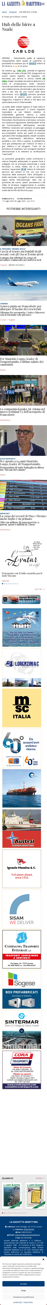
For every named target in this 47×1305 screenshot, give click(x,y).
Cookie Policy (17, 1302)
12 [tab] (26, 1213)
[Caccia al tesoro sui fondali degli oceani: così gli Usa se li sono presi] (23, 230)
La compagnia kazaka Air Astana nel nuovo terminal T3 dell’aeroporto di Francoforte (22, 411)
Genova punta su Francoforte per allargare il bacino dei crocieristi (20, 307)
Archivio (39, 1178)
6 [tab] (13, 583)
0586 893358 (29, 1229)
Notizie (3, 370)
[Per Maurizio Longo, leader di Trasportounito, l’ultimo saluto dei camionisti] (23, 340)
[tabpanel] (23, 577)
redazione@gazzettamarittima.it (27, 1235)
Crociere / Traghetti (7, 320)
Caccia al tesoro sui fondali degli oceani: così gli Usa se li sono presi (21, 252)
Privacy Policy (28, 1302)
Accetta (23, 1284)
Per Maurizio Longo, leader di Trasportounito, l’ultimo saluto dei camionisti (21, 361)
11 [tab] (23, 1213)
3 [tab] (6, 583)
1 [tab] (2, 583)
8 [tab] (17, 583)
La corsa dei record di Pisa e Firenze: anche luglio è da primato (23, 517)
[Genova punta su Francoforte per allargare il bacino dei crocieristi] (23, 285)
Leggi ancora (23, 577)
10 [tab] (21, 1213)
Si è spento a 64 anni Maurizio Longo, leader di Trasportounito (20, 462)
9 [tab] (19, 1213)
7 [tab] (15, 583)
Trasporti (3, 265)
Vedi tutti (38, 589)
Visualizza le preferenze (23, 1297)
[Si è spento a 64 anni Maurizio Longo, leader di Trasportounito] (23, 440)
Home (4, 12)
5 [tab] (11, 583)
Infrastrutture (5, 420)
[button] (43, 1259)
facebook (13, 12)
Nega (23, 1290)
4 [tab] (9, 583)
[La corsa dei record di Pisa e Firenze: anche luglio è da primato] (23, 495)
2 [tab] (4, 583)
